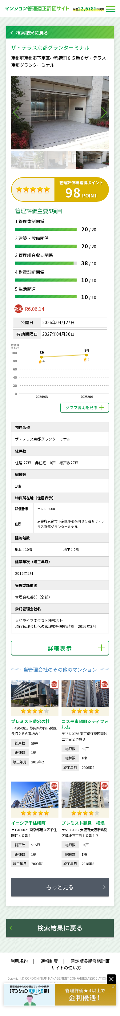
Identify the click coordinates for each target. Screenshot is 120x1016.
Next (104, 112)
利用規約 (19, 961)
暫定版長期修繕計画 (90, 961)
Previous (16, 112)
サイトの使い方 (66, 968)
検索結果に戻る (32, 32)
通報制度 (49, 961)
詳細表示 (60, 648)
